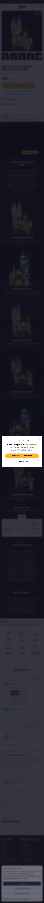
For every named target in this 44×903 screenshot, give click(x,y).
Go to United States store (22, 456)
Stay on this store (22, 461)
